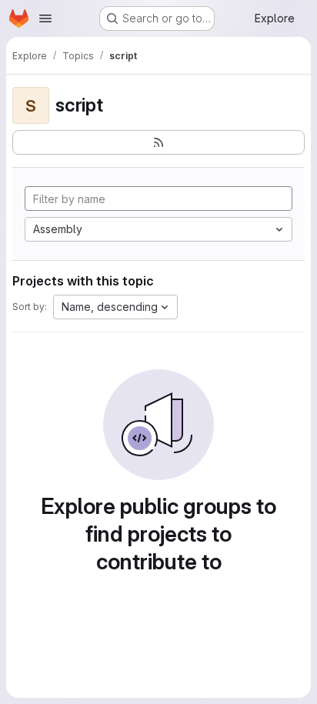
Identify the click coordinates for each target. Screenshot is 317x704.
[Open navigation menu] (45, 18)
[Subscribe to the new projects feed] (158, 142)
